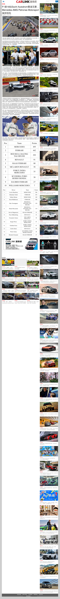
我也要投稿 (41, 594)
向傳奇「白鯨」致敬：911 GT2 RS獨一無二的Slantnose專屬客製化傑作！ (47, 208)
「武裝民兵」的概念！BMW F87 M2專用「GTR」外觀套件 (8, 292)
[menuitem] (4, 1)
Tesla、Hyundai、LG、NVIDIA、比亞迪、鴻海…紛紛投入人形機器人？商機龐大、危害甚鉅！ (49, 252)
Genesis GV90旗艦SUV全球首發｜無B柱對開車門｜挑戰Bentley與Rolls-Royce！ (48, 178)
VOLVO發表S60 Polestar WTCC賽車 (20, 268)
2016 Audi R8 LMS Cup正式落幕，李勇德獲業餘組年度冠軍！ (20, 280)
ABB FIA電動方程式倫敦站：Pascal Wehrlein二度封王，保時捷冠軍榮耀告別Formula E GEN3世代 (48, 326)
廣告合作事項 (24, 594)
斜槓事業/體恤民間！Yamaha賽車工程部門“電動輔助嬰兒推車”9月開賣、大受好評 (48, 16)
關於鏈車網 (19, 594)
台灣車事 (41, 58)
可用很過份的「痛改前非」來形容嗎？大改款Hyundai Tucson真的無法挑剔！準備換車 (49, 163)
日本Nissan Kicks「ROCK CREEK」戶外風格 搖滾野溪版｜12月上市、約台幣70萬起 (48, 75)
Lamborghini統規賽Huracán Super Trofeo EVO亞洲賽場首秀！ (20, 303)
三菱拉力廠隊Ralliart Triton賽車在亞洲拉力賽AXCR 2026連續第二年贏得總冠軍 (48, 370)
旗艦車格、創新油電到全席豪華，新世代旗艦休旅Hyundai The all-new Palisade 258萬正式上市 (48, 149)
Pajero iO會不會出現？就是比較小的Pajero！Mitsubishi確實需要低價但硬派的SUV (47, 562)
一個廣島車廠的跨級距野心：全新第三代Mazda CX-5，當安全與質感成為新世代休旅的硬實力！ (48, 281)
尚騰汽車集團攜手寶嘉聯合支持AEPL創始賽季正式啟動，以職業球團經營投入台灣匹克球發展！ (49, 341)
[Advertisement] (20, 254)
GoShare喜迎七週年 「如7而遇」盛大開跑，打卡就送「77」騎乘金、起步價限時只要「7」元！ (48, 503)
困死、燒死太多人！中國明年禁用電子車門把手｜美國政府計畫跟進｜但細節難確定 (48, 119)
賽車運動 (3, 3)
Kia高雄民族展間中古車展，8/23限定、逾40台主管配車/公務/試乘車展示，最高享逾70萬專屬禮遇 (49, 429)
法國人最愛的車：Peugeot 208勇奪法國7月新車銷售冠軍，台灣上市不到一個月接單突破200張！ (48, 532)
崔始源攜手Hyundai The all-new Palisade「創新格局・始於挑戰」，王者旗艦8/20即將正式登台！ (48, 311)
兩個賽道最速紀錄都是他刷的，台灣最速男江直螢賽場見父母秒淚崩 (7, 280)
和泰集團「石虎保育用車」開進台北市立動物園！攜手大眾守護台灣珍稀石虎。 (48, 45)
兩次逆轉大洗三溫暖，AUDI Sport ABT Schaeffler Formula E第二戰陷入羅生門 (33, 303)
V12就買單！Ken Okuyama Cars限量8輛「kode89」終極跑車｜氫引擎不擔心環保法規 (49, 267)
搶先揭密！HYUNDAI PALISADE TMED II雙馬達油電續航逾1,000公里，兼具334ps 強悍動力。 (49, 591)
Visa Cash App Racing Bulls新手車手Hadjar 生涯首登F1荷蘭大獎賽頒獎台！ (33, 280)
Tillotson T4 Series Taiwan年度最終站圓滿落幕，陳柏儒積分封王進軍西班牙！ (48, 31)
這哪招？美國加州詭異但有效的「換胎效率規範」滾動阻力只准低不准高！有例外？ (48, 104)
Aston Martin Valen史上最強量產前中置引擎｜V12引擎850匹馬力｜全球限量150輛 (48, 355)
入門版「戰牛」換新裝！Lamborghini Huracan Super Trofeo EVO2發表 (8, 303)
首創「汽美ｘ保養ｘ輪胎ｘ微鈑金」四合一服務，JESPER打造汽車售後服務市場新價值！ (48, 547)
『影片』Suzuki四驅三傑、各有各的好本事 (47, 133)
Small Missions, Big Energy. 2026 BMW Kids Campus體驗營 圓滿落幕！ (47, 459)
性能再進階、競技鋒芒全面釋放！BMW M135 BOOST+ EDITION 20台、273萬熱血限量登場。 (48, 296)
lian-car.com (28, 596)
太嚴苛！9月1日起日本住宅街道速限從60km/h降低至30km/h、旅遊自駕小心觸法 (49, 385)
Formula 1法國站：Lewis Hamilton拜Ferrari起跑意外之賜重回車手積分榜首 (7, 269)
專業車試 (41, 88)
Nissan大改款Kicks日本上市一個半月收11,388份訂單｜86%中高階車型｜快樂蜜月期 (49, 473)
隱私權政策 (36, 594)
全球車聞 (41, 73)
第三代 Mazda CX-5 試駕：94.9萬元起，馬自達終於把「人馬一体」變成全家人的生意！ (48, 90)
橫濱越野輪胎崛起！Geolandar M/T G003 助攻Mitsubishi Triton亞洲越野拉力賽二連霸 (47, 193)
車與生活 (41, 14)
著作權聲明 (30, 594)
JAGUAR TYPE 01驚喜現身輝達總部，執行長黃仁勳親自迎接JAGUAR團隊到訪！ (49, 400)
